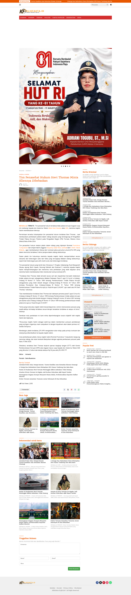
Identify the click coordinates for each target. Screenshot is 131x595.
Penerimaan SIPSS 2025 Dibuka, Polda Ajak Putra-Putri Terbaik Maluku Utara (98, 364)
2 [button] (63, 166)
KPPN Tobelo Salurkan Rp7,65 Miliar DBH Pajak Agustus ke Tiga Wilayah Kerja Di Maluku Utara (88, 287)
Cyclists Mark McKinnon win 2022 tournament (98, 370)
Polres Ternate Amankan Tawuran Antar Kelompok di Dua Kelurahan (43, 379)
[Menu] (20, 4)
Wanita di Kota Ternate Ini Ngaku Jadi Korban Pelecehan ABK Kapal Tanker (45, 372)
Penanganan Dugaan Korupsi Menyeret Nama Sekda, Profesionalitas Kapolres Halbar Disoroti (48, 375)
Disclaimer (78, 588)
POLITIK (47, 17)
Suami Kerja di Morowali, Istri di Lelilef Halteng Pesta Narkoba (104, 287)
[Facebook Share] (64, 389)
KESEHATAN (70, 17)
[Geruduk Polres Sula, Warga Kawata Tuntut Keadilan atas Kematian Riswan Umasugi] (28, 402)
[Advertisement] (65, 32)
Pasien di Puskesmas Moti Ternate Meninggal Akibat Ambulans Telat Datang (45, 370)
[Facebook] (97, 582)
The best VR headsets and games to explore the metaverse (99, 357)
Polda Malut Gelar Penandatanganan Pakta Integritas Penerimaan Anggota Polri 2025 (99, 383)
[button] (107, 4)
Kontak (59, 588)
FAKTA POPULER (58, 17)
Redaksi (52, 588)
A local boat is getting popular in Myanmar (98, 376)
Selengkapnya (97, 238)
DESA (79, 17)
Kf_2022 (25, 184)
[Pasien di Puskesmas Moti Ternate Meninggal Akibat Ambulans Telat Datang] (70, 402)
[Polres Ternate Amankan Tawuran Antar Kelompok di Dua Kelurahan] (70, 422)
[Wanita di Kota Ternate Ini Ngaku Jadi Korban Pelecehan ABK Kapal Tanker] (28, 422)
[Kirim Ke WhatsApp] (78, 389)
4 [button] (67, 166)
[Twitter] (100, 582)
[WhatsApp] (110, 582)
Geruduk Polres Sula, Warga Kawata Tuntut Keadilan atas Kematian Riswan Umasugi (48, 365)
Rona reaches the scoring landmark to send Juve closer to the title (99, 351)
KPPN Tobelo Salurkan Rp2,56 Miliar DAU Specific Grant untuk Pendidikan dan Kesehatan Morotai (102, 322)
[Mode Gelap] (111, 4)
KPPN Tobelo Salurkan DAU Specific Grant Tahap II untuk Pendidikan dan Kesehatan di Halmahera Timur (102, 330)
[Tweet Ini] (68, 389)
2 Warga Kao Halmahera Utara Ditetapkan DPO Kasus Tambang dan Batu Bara (50, 1)
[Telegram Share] (75, 389)
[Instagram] (107, 582)
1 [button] (61, 166)
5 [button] (69, 166)
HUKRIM (31, 17)
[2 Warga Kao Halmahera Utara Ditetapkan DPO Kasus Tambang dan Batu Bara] (49, 402)
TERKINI (39, 17)
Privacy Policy (68, 588)
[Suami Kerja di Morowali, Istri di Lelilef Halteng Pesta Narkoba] (105, 280)
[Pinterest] (103, 582)
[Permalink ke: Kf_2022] (20, 184)
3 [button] (65, 166)
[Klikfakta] (31, 11)
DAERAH (23, 17)
